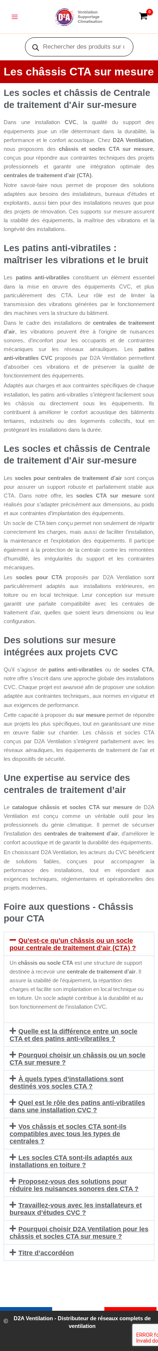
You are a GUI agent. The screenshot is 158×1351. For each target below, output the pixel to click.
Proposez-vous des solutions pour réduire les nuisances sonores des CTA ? (74, 1185)
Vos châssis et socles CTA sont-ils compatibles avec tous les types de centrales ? (68, 1134)
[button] (79, 944)
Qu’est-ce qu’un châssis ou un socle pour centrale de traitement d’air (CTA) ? (73, 944)
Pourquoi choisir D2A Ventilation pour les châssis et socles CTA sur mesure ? (79, 1232)
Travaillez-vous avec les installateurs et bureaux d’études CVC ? (76, 1209)
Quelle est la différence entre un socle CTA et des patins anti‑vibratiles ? (73, 1035)
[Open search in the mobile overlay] (79, 47)
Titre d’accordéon (46, 1253)
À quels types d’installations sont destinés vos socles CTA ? (66, 1082)
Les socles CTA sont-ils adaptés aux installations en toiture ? (71, 1161)
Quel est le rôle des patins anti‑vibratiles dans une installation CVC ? (77, 1106)
